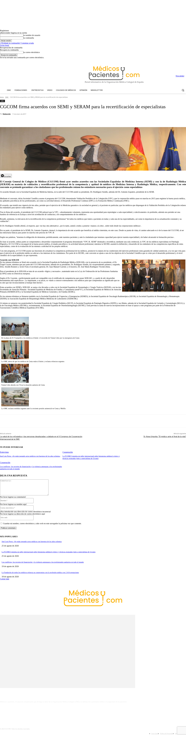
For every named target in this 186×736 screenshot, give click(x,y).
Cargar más (4, 579)
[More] (71, 120)
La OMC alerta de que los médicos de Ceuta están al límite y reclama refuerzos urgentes (32, 361)
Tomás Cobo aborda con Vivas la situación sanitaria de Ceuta (23, 385)
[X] (181, 60)
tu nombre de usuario (31, 35)
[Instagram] (170, 60)
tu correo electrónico (31, 52)
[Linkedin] (174, 60)
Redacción (7, 114)
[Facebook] (167, 60)
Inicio (2, 97)
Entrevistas (4, 452)
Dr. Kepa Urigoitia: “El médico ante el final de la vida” (165, 436)
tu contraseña (28, 38)
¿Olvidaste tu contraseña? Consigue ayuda (17, 43)
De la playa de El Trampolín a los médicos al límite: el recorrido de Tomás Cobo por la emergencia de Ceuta (40, 338)
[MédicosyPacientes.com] (114, 73)
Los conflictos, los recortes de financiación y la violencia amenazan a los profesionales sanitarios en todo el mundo (43, 562)
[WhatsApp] (44, 120)
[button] (183, 90)
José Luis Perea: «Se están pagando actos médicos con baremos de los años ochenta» (30, 456)
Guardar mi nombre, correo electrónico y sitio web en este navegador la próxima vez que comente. (42, 523)
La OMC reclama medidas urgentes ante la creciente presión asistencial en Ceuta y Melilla (33, 408)
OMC (7, 97)
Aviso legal (4, 45)
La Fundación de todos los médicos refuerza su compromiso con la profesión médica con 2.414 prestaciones (40, 572)
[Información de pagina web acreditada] (93, 712)
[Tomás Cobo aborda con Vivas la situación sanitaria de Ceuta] (15, 382)
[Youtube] (184, 60)
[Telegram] (177, 60)
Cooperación (68, 452)
